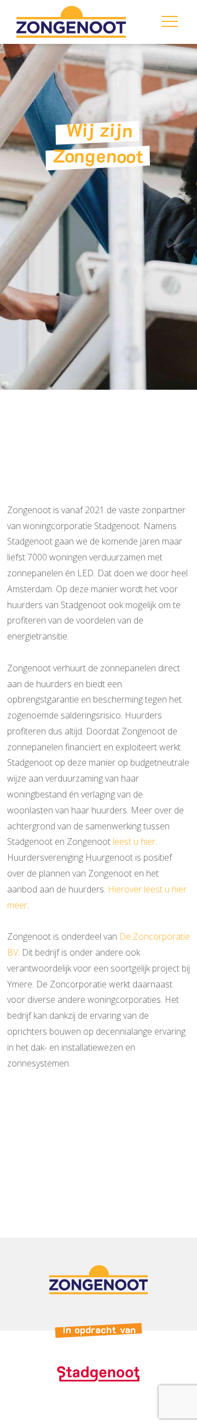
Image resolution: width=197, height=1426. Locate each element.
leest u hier (134, 842)
